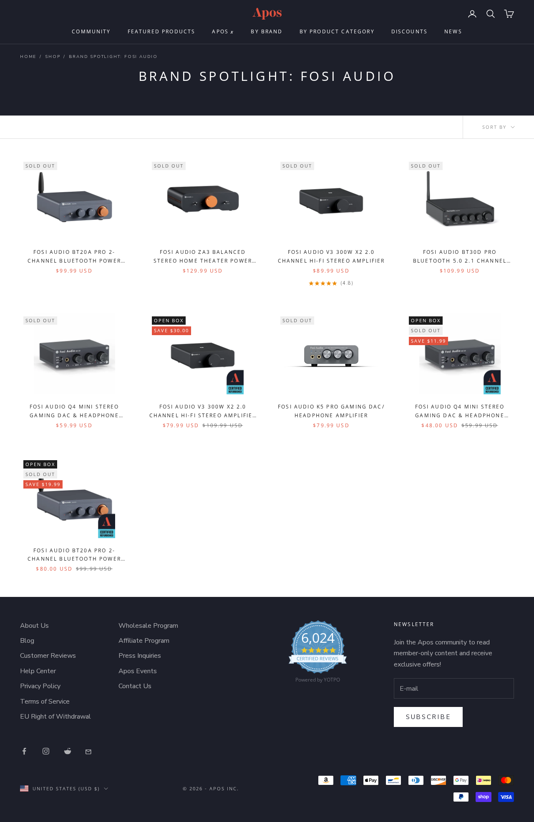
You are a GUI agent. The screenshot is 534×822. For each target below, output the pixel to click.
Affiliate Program (143, 640)
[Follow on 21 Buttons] (89, 751)
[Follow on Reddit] (67, 751)
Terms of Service (45, 701)
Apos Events (137, 671)
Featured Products (162, 31)
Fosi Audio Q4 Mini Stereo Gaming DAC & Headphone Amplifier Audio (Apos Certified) (460, 411)
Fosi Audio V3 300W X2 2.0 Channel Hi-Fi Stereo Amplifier (331, 256)
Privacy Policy (40, 686)
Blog (27, 640)
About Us (34, 625)
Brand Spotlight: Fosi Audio (113, 57)
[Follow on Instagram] (46, 751)
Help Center (38, 671)
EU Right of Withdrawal (55, 716)
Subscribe (428, 717)
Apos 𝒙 (223, 31)
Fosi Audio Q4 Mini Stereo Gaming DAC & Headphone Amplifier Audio (74, 411)
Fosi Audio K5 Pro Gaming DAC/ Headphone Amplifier (331, 411)
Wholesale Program (148, 625)
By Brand (266, 31)
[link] (317, 653)
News (453, 31)
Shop (52, 57)
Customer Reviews (48, 655)
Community (91, 31)
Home (28, 57)
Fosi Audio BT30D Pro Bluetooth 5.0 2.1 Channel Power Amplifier (459, 256)
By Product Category (337, 31)
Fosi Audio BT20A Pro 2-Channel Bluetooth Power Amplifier (74, 256)
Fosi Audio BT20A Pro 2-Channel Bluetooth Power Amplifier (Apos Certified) (74, 555)
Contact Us (134, 686)
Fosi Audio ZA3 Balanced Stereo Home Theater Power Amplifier (203, 256)
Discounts (409, 31)
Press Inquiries (139, 655)
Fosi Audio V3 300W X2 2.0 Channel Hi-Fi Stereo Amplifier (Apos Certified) (203, 411)
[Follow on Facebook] (24, 751)
